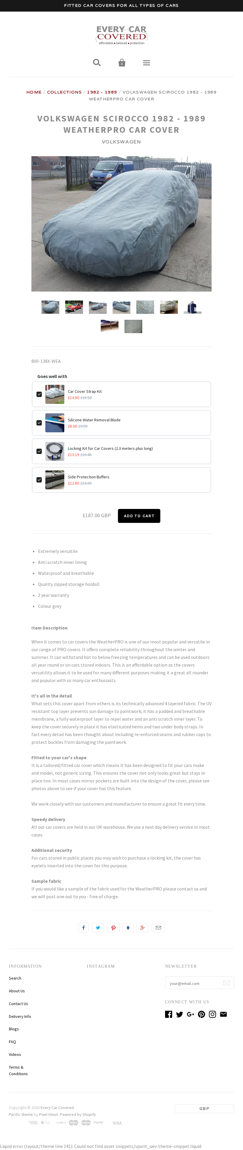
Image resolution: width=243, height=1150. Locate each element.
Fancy (128, 927)
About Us (17, 991)
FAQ (12, 1041)
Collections (64, 92)
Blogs (14, 1029)
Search (15, 978)
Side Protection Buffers (88, 477)
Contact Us (18, 1003)
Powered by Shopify (78, 1114)
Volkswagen (121, 142)
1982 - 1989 (102, 92)
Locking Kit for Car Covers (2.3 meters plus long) (110, 448)
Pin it (113, 927)
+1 (142, 927)
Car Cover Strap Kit (85, 391)
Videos (15, 1054)
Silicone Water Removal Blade (94, 420)
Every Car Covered (57, 1107)
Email (158, 927)
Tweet (98, 927)
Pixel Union (48, 1114)
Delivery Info (20, 1016)
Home (34, 92)
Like (83, 927)
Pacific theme (21, 1114)
